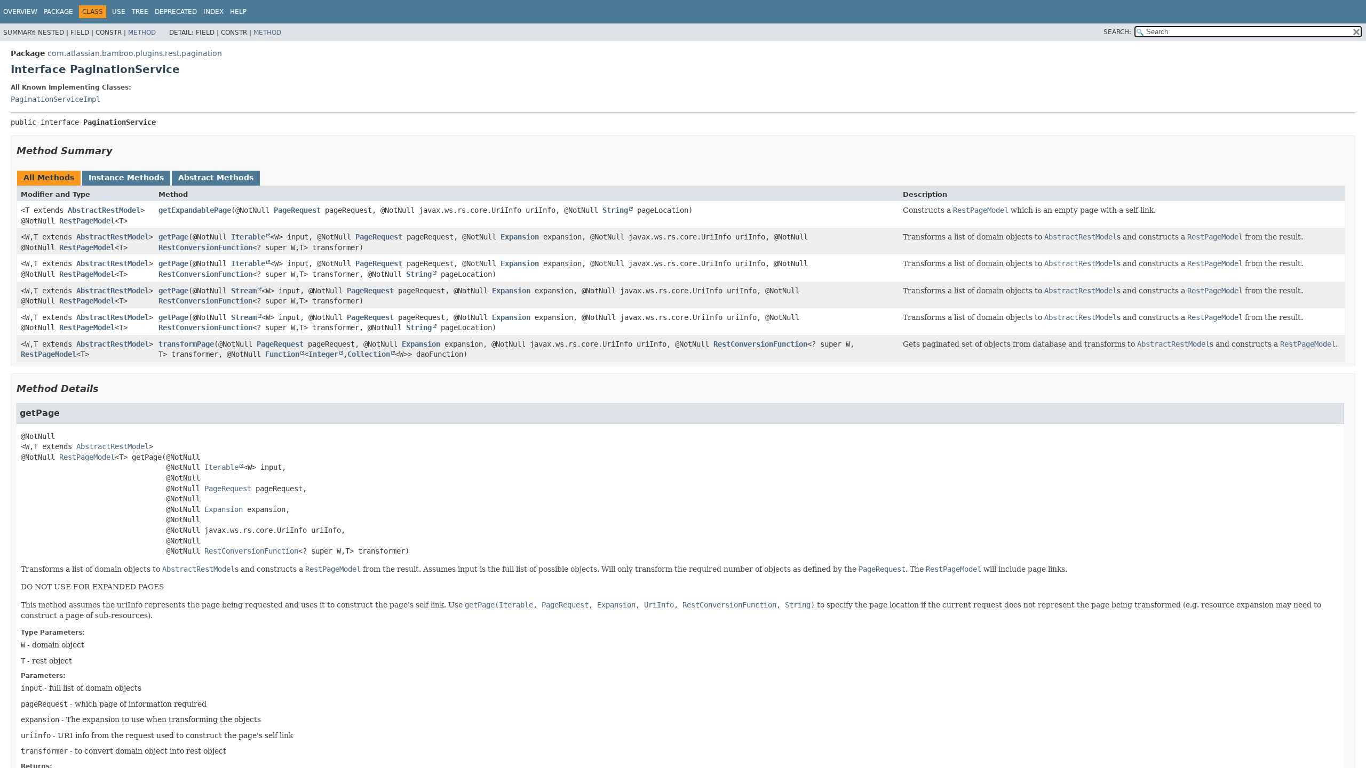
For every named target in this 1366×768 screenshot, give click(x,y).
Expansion (520, 237)
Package (58, 11)
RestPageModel (87, 221)
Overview (20, 11)
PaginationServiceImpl (55, 99)
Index (213, 11)
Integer (323, 354)
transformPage (186, 344)
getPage (173, 237)
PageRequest (297, 210)
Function (282, 354)
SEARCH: (1117, 32)
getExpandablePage (194, 210)
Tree (140, 11)
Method (142, 32)
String (615, 210)
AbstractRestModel (104, 210)
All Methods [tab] (48, 177)
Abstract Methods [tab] (215, 177)
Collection (368, 354)
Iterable (248, 237)
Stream (244, 290)
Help (238, 11)
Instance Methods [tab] (126, 177)
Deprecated (176, 11)
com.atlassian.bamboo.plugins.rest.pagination (134, 53)
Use (118, 11)
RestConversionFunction (205, 247)
